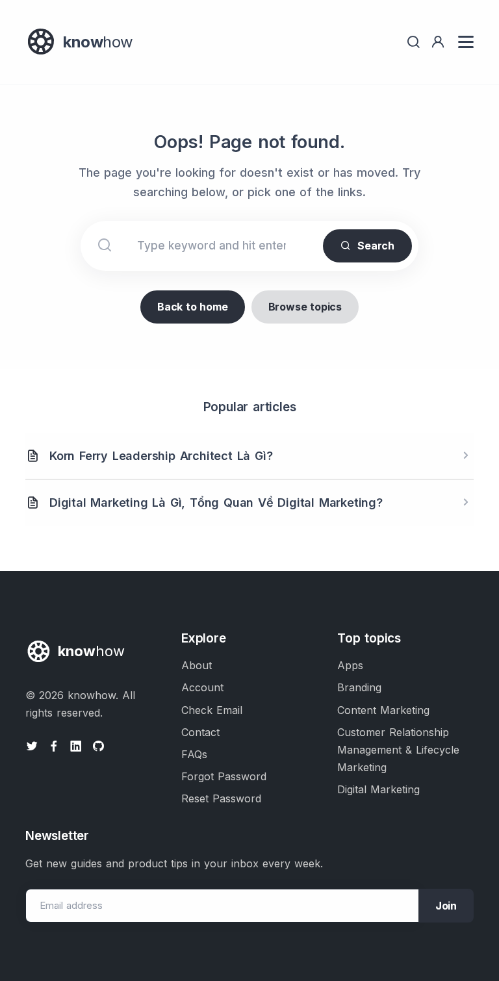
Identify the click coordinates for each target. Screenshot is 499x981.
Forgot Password (223, 776)
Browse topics (305, 306)
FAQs (194, 754)
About (196, 665)
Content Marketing (383, 710)
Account (202, 687)
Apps (350, 665)
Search (375, 245)
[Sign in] (438, 42)
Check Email (211, 710)
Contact (200, 732)
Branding (359, 687)
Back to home (192, 306)
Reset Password (221, 798)
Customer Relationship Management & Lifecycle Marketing (398, 750)
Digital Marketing (378, 789)
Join (446, 905)
